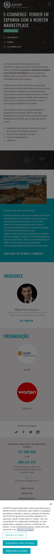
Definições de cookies (15, 535)
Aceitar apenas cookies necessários (20, 543)
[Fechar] (51, 504)
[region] (27, 528)
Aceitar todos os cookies (16, 551)
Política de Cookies (25, 530)
